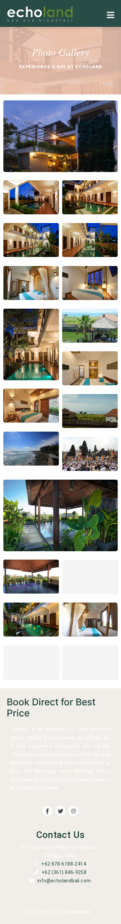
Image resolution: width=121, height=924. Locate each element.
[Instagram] (74, 811)
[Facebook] (47, 811)
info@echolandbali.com (64, 880)
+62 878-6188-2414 (63, 864)
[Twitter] (60, 811)
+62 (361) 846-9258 (64, 872)
